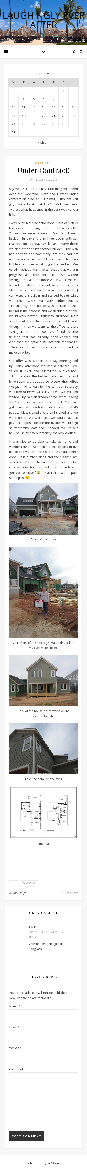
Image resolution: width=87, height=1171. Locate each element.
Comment (16, 1069)
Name (14, 1006)
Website (15, 1048)
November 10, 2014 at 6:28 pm (46, 931)
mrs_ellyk (20, 893)
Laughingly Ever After (43, 20)
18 (24, 116)
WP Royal (54, 1163)
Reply (33, 937)
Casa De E (43, 163)
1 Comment (70, 893)
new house (29, 883)
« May (42, 142)
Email (14, 1027)
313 (14, 883)
